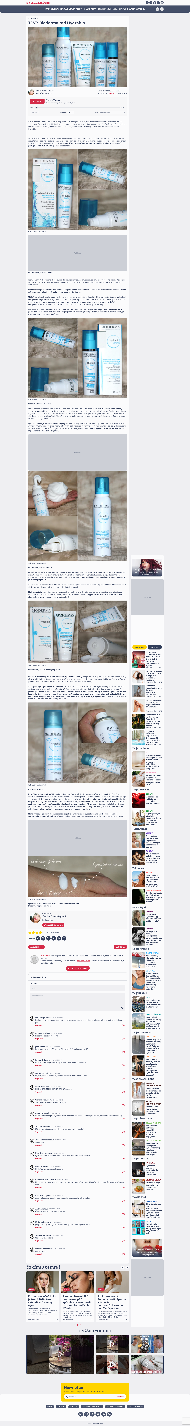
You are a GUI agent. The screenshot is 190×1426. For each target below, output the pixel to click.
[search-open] (162, 9)
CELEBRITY (55, 9)
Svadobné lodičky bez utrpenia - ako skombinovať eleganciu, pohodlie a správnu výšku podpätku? (154, 762)
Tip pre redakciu (136, 1407)
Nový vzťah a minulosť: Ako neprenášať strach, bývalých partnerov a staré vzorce (153, 841)
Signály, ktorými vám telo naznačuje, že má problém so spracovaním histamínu (153, 819)
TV (144, 9)
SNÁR (109, 9)
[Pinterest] (158, 2)
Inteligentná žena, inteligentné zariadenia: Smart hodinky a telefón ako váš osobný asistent (154, 938)
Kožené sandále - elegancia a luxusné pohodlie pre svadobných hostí (153, 779)
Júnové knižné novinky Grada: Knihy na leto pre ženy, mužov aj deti (153, 1228)
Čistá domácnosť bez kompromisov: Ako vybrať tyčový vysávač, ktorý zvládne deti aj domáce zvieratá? (154, 1210)
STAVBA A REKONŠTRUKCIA (153, 1084)
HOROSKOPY (101, 9)
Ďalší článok (120, 947)
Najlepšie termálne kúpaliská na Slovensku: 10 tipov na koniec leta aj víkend (153, 736)
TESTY (93, 9)
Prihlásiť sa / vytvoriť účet (78, 968)
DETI (148, 997)
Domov (30, 18)
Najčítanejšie (139, 647)
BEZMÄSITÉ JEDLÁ (153, 1180)
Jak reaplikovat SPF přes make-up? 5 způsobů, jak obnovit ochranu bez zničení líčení (152, 880)
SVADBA (132, 9)
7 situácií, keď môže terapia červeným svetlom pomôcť (153, 800)
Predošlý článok (36, 947)
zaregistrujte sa (83, 961)
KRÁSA (47, 9)
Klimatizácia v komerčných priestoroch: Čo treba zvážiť (152, 1110)
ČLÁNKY (149, 911)
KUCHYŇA (150, 1163)
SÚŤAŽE (139, 9)
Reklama (73, 1407)
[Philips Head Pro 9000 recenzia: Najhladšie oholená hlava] (147, 1344)
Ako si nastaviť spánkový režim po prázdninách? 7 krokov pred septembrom (153, 858)
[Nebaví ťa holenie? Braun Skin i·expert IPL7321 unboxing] (112, 1364)
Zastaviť (34, 112)
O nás (49, 1407)
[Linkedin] (162, 2)
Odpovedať (39, 1025)
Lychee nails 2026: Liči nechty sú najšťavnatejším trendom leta (154, 703)
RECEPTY (79, 9)
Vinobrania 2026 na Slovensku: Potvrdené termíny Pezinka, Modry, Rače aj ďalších (153, 720)
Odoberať (120, 1397)
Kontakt (61, 1407)
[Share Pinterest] (53, 938)
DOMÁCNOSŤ (152, 1036)
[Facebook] (147, 2)
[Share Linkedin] (59, 938)
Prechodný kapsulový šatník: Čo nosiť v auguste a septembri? (154, 690)
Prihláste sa (45, 956)
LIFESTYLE (64, 9)
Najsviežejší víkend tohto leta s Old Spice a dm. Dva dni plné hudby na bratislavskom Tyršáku (153, 659)
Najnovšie (154, 647)
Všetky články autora (53, 925)
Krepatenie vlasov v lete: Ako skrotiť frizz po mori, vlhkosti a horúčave (154, 675)
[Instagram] (154, 2)
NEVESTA (150, 752)
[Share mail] (64, 938)
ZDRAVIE (87, 9)
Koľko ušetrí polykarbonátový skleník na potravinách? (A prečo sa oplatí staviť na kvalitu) (153, 1022)
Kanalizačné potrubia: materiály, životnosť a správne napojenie (151, 1131)
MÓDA (115, 9)
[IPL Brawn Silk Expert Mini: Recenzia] (147, 1364)
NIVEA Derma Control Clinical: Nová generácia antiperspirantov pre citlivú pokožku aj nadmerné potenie (153, 981)
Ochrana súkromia (115, 1407)
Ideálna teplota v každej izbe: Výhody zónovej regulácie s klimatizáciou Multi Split (153, 1148)
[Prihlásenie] (157, 9)
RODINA (149, 851)
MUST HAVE (151, 772)
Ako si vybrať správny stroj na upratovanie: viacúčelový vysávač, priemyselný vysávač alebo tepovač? (153, 1067)
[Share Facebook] (38, 938)
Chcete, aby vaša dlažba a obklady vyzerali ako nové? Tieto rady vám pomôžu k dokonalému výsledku (153, 1046)
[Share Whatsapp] (43, 938)
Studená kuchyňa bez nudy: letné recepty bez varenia (154, 1186)
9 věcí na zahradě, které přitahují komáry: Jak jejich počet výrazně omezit (154, 897)
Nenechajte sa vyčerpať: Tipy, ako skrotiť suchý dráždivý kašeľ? (153, 917)
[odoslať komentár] (122, 1007)
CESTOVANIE (123, 9)
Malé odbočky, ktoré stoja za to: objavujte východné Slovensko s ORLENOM (153, 961)
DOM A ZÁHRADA (153, 1014)
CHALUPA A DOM (153, 1123)
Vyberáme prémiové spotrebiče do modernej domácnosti (152, 1170)
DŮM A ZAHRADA (153, 890)
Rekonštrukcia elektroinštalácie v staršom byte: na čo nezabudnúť (153, 1093)
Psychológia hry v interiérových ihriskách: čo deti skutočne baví (153, 1003)
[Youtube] (150, 2)
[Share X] (48, 938)
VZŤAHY (72, 9)
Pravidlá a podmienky (92, 1407)
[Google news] (103, 1414)
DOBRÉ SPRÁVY (152, 953)
